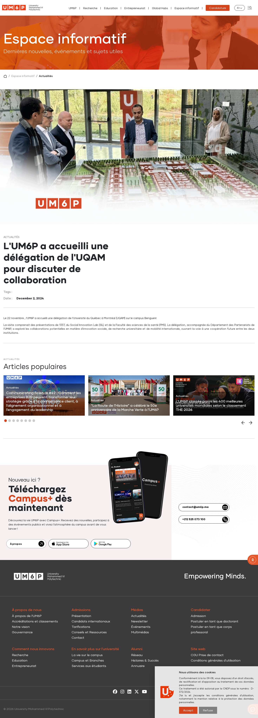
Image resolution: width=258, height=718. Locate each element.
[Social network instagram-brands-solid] (121, 691)
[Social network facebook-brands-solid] (114, 691)
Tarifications (81, 627)
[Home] (252, 560)
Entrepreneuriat (134, 8)
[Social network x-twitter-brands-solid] (136, 691)
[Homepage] (39, 576)
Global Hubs (160, 8)
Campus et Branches (88, 660)
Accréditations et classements (35, 621)
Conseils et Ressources (89, 632)
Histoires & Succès (145, 660)
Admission (198, 616)
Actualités (46, 76)
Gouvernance (22, 632)
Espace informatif (187, 8)
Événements (140, 627)
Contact (78, 637)
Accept (188, 710)
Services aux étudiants (89, 666)
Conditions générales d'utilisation (215, 660)
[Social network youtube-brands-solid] (143, 691)
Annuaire (138, 666)
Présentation (81, 616)
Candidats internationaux (91, 621)
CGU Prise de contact (207, 655)
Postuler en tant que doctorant (214, 621)
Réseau (137, 655)
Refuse (208, 710)
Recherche (90, 8)
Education (111, 8)
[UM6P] (22, 8)
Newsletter (139, 621)
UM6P (73, 8)
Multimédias (140, 632)
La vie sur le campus (87, 655)
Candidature (217, 7)
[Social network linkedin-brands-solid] (128, 691)
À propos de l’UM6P (27, 616)
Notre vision (21, 627)
